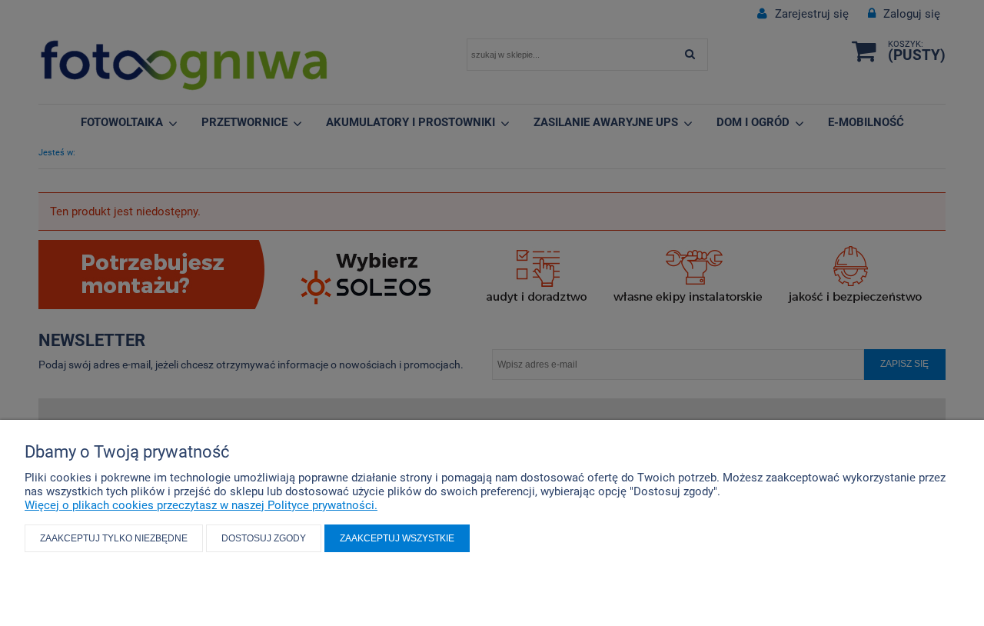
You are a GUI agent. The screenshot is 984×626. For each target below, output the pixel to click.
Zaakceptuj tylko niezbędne (114, 538)
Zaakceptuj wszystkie (397, 538)
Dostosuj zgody (263, 538)
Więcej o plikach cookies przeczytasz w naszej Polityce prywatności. (201, 505)
